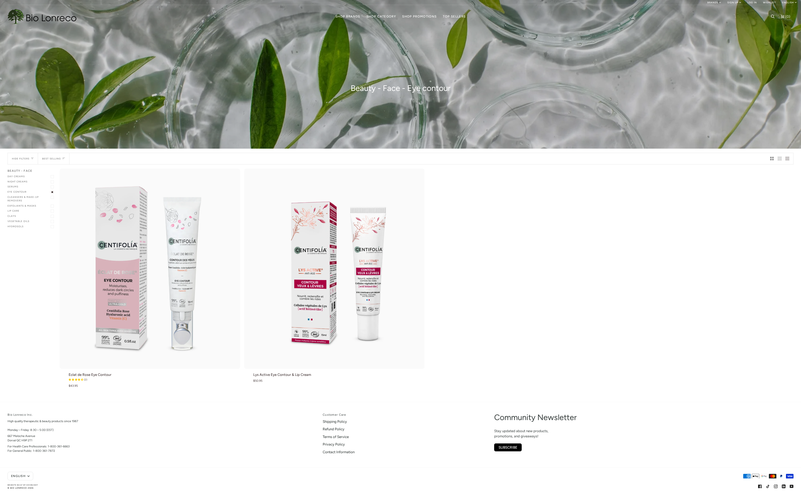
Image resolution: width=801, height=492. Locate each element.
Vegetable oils (18, 221)
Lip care (13, 210)
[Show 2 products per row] (772, 158)
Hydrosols (16, 226)
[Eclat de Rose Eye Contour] (150, 269)
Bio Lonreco (18, 488)
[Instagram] (776, 486)
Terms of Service (336, 437)
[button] (347, 16)
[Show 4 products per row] (788, 158)
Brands (712, 2)
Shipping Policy (335, 421)
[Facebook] (760, 486)
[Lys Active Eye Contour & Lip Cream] (334, 269)
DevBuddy (32, 485)
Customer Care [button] (334, 415)
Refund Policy (333, 429)
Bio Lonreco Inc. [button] (20, 415)
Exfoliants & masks (22, 205)
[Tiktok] (768, 486)
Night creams (18, 181)
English (788, 2)
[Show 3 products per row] (779, 158)
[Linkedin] (784, 486)
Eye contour (17, 191)
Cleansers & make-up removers (23, 199)
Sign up (732, 2)
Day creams (16, 176)
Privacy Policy (334, 444)
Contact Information (339, 452)
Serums (13, 186)
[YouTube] (791, 486)
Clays (12, 216)
